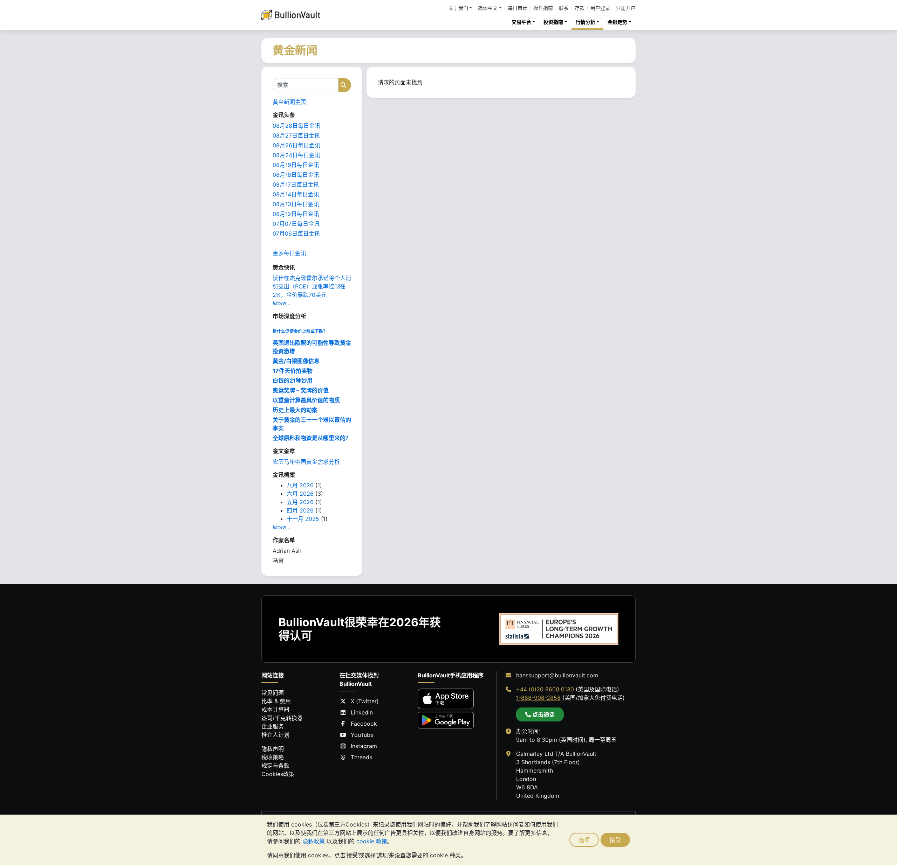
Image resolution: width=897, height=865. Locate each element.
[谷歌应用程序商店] (446, 720)
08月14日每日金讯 (296, 194)
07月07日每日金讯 (296, 223)
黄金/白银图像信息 (296, 360)
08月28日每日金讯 (296, 125)
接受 (615, 839)
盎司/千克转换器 (282, 717)
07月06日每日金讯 (296, 233)
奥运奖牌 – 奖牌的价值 (301, 390)
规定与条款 (275, 765)
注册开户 (626, 8)
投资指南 (553, 22)
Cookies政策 (277, 773)
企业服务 (272, 726)
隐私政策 (313, 841)
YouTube (362, 734)
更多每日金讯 (289, 253)
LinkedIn (362, 712)
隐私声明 (272, 748)
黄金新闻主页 (289, 101)
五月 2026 (300, 501)
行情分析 (585, 22)
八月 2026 (300, 485)
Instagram (364, 745)
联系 (564, 8)
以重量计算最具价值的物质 (306, 400)
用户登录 (600, 8)
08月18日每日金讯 (296, 174)
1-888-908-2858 (538, 697)
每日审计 (517, 8)
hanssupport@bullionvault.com (557, 675)
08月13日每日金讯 (296, 204)
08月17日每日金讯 (296, 184)
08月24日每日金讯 (296, 155)
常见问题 (272, 692)
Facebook (364, 723)
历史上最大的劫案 (295, 409)
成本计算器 (275, 709)
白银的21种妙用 (293, 380)
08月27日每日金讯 (296, 135)
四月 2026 (300, 510)
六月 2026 (300, 493)
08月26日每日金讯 (296, 145)
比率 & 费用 (276, 701)
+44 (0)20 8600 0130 (545, 689)
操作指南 (543, 8)
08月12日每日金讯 (296, 213)
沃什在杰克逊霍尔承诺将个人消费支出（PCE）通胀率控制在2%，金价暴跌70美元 (312, 286)
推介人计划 (275, 734)
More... (281, 303)
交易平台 (521, 22)
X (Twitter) (365, 701)
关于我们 (458, 8)
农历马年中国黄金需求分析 (306, 461)
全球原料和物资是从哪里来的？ (312, 437)
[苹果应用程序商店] (446, 699)
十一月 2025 (303, 518)
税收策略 (272, 757)
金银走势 (617, 22)
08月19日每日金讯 (296, 164)
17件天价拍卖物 (293, 370)
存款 (579, 8)
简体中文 (488, 8)
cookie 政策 (371, 841)
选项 (584, 839)
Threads (361, 757)
